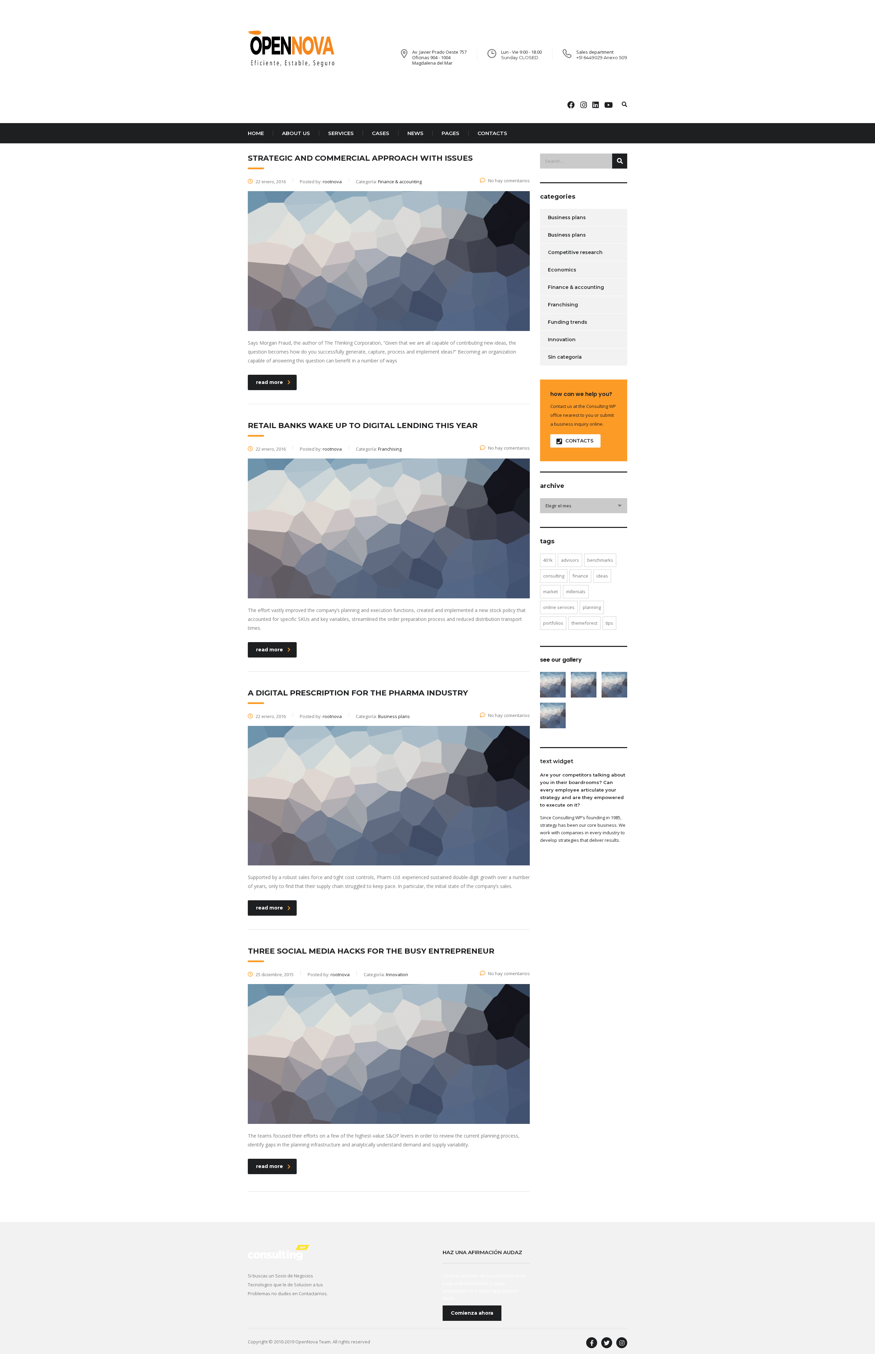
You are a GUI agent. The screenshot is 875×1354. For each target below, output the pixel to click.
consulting (553, 576)
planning (592, 607)
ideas (602, 576)
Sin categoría (565, 357)
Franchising (563, 305)
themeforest (584, 623)
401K (548, 560)
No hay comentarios (509, 180)
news (415, 133)
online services (559, 607)
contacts (492, 133)
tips (609, 623)
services (341, 133)
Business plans (567, 217)
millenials (575, 591)
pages (450, 133)
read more (269, 382)
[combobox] (583, 505)
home (256, 133)
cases (380, 133)
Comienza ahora (472, 1313)
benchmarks (600, 560)
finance (580, 576)
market (550, 591)
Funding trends (567, 322)
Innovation (562, 339)
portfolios (553, 623)
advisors (570, 560)
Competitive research (575, 252)
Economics (562, 270)
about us (296, 133)
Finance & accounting (576, 287)
